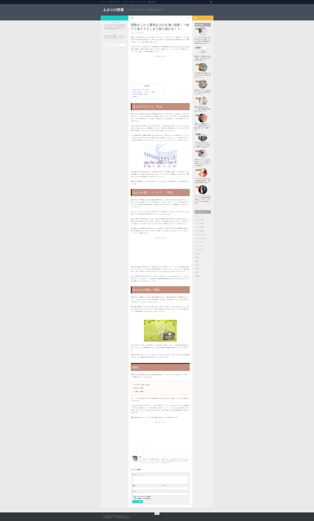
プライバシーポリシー (128, 2)
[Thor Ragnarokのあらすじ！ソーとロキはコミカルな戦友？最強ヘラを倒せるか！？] (203, 136)
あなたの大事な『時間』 (140, 94)
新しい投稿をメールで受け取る (142, 498)
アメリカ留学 (199, 227)
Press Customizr (125, 517)
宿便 (197, 257)
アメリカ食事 (199, 231)
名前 (133, 485)
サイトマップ (141, 2)
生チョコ (198, 265)
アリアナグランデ (201, 234)
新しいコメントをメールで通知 (142, 496)
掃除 (132, 18)
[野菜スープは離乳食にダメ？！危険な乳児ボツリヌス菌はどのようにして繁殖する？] (203, 118)
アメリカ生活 (199, 223)
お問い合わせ (151, 2)
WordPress (109, 517)
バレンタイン (199, 246)
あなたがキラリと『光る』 (141, 89)
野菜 (197, 272)
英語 (197, 268)
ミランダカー (199, 249)
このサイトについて (114, 2)
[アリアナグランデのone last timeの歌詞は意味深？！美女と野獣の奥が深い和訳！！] (203, 172)
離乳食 (198, 276)
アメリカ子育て (200, 219)
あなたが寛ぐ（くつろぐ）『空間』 (144, 92)
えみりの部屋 (113, 10)
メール (163, 485)
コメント (134, 474)
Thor (197, 216)
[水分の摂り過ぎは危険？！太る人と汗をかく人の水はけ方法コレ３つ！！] (203, 67)
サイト (134, 491)
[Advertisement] (160, 71)
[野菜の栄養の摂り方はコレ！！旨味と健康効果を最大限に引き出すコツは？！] (203, 101)
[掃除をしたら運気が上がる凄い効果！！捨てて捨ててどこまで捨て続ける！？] (203, 50)
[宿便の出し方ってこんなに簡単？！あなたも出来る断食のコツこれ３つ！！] (203, 84)
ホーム (104, 2)
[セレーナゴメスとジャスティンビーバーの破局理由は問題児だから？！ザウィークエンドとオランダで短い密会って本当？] (203, 189)
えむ (134, 32)
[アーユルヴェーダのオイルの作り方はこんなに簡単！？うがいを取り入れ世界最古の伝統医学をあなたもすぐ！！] (203, 31)
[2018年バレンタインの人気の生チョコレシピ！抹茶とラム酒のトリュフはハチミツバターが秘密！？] (203, 153)
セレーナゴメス (200, 242)
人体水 (198, 253)
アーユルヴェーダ (201, 238)
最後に (135, 96)
